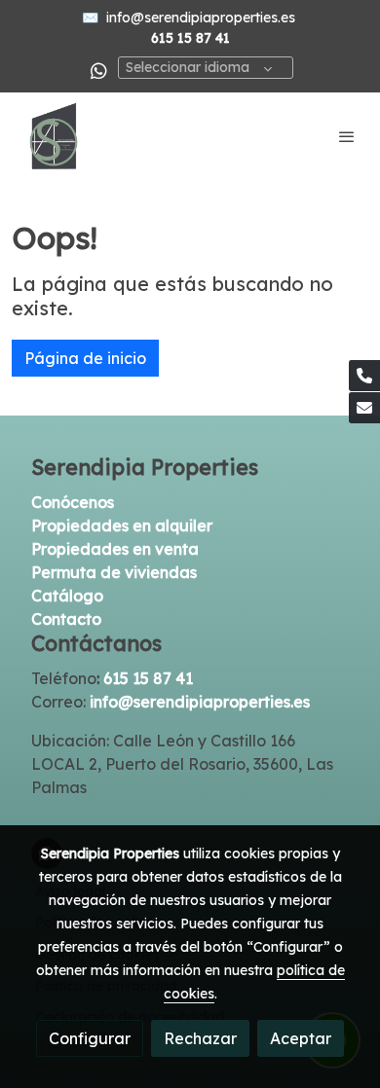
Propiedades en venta (115, 549)
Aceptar (300, 1038)
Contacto (66, 619)
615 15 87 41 (150, 678)
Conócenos (72, 502)
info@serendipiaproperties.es (200, 17)
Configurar (90, 1038)
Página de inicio (85, 358)
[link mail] (364, 407)
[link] (53, 136)
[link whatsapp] (99, 69)
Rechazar (200, 1038)
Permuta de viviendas (114, 572)
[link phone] (364, 375)
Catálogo (67, 595)
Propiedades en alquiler (121, 525)
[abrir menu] (346, 136)
